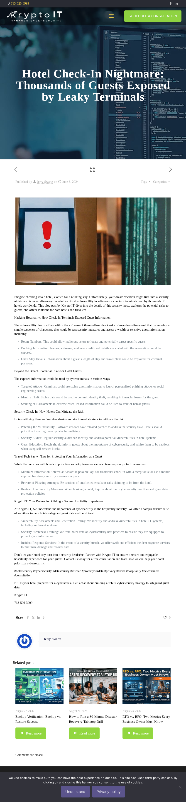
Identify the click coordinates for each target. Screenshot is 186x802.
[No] (180, 787)
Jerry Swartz (45, 181)
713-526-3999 (20, 3)
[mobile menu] (111, 16)
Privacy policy (109, 791)
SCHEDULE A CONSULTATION (153, 16)
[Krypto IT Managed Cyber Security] (34, 16)
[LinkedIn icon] (176, 3)
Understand (75, 791)
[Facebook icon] (170, 3)
